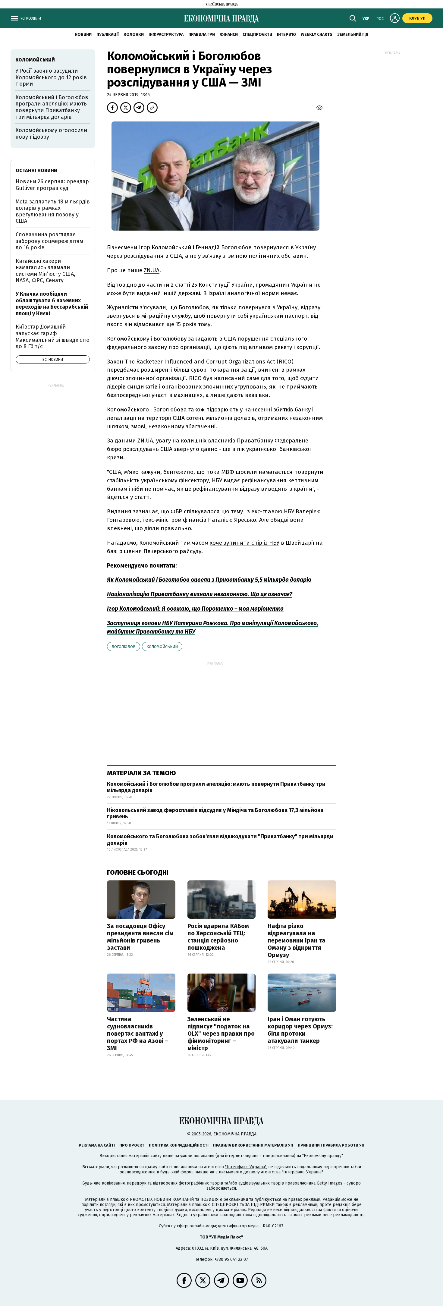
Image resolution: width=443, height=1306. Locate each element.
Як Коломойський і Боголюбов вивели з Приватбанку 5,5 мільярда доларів (209, 579)
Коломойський (162, 646)
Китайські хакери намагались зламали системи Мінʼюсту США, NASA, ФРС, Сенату (45, 271)
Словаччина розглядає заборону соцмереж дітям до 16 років (49, 241)
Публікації (107, 34)
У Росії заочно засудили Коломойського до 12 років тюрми (51, 77)
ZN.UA (151, 270)
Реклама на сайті (97, 1145)
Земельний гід (353, 34)
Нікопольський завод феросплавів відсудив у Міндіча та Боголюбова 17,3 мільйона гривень (215, 813)
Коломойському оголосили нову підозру (51, 133)
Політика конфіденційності (179, 1145)
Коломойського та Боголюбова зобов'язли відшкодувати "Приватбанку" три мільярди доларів (220, 839)
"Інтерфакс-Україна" (245, 1166)
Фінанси (229, 34)
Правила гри (201, 34)
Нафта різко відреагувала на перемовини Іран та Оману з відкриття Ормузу (296, 940)
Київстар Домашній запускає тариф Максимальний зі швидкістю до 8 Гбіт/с (53, 336)
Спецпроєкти (257, 34)
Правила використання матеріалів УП (253, 1145)
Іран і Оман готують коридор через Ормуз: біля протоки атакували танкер (300, 1029)
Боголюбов (124, 646)
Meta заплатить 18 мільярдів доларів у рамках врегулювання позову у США (53, 211)
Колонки (134, 34)
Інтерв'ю (286, 34)
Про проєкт (131, 1145)
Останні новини (36, 170)
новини (83, 34)
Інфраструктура (166, 34)
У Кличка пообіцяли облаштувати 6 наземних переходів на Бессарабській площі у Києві (52, 304)
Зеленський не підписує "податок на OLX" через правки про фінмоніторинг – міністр (221, 1033)
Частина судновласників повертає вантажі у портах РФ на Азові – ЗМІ (137, 1033)
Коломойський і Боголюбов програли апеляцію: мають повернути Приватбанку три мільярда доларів (216, 787)
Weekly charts (316, 34)
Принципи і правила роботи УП (331, 1145)
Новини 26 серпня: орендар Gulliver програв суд (52, 184)
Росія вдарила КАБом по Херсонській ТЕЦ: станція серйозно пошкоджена (218, 936)
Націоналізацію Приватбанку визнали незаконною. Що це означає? (199, 594)
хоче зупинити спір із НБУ (244, 542)
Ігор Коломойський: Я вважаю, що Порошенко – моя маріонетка (195, 608)
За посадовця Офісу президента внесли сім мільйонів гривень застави (140, 936)
